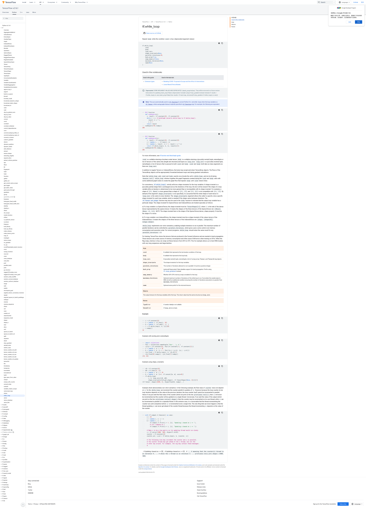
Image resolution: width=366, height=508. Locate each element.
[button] (12, 28)
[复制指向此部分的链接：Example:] (150, 314)
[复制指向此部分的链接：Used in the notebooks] (164, 72)
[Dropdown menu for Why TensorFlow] (87, 2)
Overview (5, 12)
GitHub (355, 2)
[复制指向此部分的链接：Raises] (149, 301)
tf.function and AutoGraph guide (170, 156)
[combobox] (326, 2)
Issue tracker (201, 484)
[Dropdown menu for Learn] (35, 2)
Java (27, 12)
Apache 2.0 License (143, 467)
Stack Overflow (201, 490)
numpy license (148, 469)
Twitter (30, 490)
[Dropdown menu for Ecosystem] (57, 2)
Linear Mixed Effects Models (172, 84)
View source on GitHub (153, 33)
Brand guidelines (202, 493)
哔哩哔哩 (30, 493)
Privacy (36, 504)
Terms (30, 504)
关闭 (349, 22)
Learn (31, 2)
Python (14, 12)
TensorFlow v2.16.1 (10, 8)
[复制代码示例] (222, 43)
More (34, 12)
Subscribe (343, 504)
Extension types (150, 81)
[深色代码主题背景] (219, 43)
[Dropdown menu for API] (43, 2)
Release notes (201, 487)
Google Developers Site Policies (169, 467)
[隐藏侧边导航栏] (23, 504)
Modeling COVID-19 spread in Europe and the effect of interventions (183, 81)
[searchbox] (12, 18)
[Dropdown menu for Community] (71, 2)
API (40, 2)
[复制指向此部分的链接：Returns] (150, 291)
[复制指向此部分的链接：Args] (148, 248)
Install (24, 2)
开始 (358, 22)
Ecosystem (51, 2)
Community (65, 2)
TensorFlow (145, 22)
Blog (29, 484)
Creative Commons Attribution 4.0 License (190, 465)
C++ (21, 12)
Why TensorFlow (80, 2)
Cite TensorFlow (202, 496)
